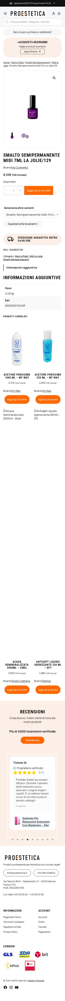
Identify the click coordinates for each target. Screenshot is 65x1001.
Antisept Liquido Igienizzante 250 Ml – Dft (48, 664)
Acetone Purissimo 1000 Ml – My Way (17, 376)
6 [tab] (37, 839)
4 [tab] (27, 839)
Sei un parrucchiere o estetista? (32, 32)
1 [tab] (12, 839)
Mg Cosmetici (19, 167)
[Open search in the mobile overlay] (32, 22)
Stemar (46, 681)
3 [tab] (22, 839)
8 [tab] (47, 839)
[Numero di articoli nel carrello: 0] (59, 13)
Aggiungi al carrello (38, 190)
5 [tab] (32, 839)
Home (6, 62)
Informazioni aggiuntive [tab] (21, 267)
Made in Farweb (36, 980)
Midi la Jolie (36, 256)
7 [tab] (42, 839)
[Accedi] (53, 13)
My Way (15, 391)
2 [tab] (17, 839)
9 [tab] (52, 839)
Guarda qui (32, 740)
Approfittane (30, 51)
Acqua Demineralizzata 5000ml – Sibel (17, 664)
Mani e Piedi (17, 62)
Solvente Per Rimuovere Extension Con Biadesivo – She (36, 822)
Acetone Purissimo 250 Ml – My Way (48, 376)
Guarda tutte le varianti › (23, 224)
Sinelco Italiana (20, 681)
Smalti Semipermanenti (38, 62)
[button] (54, 78)
